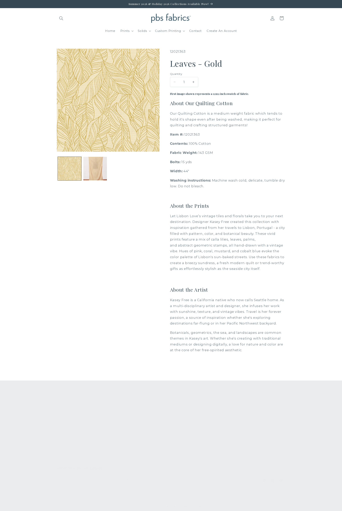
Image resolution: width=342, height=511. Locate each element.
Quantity (176, 73)
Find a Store (125, 438)
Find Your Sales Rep (131, 431)
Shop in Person (69, 438)
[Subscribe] (126, 480)
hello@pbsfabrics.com (254, 422)
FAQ (119, 409)
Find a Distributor (129, 445)
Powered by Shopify (193, 506)
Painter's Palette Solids (75, 424)
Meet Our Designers (132, 424)
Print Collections (70, 409)
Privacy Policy (126, 460)
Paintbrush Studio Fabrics (163, 506)
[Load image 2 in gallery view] (95, 168)
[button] (61, 18)
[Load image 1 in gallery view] (69, 168)
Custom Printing (70, 431)
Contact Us (124, 417)
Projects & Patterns (131, 453)
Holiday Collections (72, 417)
